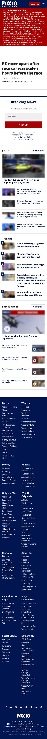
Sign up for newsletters (26, 610)
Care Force (6, 500)
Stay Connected (27, 598)
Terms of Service (25, 139)
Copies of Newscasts (26, 569)
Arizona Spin (7, 497)
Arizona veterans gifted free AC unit (15, 370)
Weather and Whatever (26, 539)
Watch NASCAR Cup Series (27, 660)
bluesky (31, 707)
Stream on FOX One (27, 637)
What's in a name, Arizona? (29, 545)
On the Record (27, 526)
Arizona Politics (27, 477)
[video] (23, 322)
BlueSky (5, 658)
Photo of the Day (28, 626)
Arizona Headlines (9, 407)
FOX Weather (27, 437)
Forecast (25, 407)
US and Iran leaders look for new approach (20, 337)
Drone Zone (7, 514)
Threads (5, 655)
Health (5, 421)
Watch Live (35, 4)
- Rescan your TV (28, 586)
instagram (16, 707)
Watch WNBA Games (27, 687)
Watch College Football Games (28, 649)
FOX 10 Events (27, 606)
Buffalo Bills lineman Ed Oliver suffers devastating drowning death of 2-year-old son (29, 214)
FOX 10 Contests (28, 603)
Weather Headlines (25, 414)
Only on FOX (9, 493)
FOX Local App (8, 617)
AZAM (4, 410)
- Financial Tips (8, 483)
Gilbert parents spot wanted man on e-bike (16, 381)
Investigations (8, 517)
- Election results (28, 474)
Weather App (26, 428)
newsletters (41, 707)
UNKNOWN (26, 535)
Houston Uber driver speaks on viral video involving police (30, 202)
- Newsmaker (27, 480)
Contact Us (26, 565)
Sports (5, 449)
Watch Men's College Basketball (26, 672)
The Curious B (27, 508)
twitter (11, 707)
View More (38, 150)
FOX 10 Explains (9, 418)
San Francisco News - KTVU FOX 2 (8, 570)
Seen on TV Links (9, 446)
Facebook (6, 649)
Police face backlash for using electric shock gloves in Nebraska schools (31, 226)
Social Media (9, 635)
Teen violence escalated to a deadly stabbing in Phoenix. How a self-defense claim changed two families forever (31, 280)
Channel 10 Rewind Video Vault (7, 505)
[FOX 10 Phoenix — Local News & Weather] (9, 4)
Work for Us (26, 589)
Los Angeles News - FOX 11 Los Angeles (8, 562)
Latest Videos (10, 306)
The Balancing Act (27, 504)
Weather (26, 403)
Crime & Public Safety (8, 414)
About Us (26, 553)
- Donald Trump (28, 486)
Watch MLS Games (26, 692)
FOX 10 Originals (26, 494)
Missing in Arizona (6, 524)
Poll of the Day (8, 443)
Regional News (7, 554)
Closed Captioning (25, 561)
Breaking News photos (27, 621)
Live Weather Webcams (7, 607)
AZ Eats (24, 500)
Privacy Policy (26, 137)
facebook (6, 707)
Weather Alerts (27, 425)
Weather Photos (28, 431)
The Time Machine (25, 530)
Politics (25, 464)
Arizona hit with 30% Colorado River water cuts (14, 346)
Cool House (7, 511)
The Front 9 (26, 515)
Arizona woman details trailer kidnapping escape (14, 358)
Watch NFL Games (26, 643)
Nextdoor (6, 661)
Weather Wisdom (28, 434)
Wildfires (25, 418)
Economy (6, 471)
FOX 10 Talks (27, 511)
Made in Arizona (9, 520)
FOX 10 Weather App (9, 621)
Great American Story (28, 519)
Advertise (25, 556)
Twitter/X (6, 652)
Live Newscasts (8, 603)
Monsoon (25, 410)
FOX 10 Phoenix (8, 78)
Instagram (6, 646)
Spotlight (6, 537)
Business (6, 468)
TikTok (5, 642)
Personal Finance (9, 480)
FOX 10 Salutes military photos (27, 616)
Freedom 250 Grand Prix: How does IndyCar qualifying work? (21, 181)
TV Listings (26, 583)
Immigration (7, 430)
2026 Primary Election (27, 469)
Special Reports (8, 534)
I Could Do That (28, 523)
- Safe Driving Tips (7, 456)
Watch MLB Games (26, 654)
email (36, 707)
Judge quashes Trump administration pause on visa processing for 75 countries (29, 191)
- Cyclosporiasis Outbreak (8, 426)
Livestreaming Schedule (8, 613)
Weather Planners (28, 421)
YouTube (6, 639)
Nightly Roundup (9, 440)
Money (6, 464)
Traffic (5, 452)
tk (26, 707)
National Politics (28, 483)
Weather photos (28, 629)
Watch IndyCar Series (27, 665)
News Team (26, 580)
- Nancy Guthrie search (8, 530)
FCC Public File (27, 577)
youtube (21, 707)
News (17, 78)
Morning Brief (8, 436)
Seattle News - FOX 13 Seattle (8, 576)
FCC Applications (28, 574)
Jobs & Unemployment (8, 475)
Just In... (6, 150)
